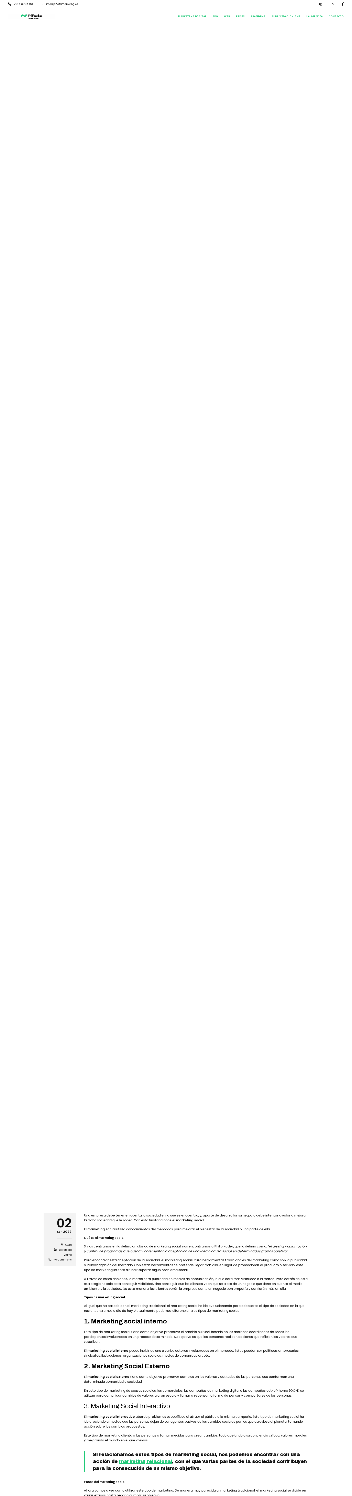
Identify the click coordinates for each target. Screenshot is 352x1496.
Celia (68, 1245)
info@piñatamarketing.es (62, 4)
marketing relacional (145, 1461)
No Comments (63, 1259)
